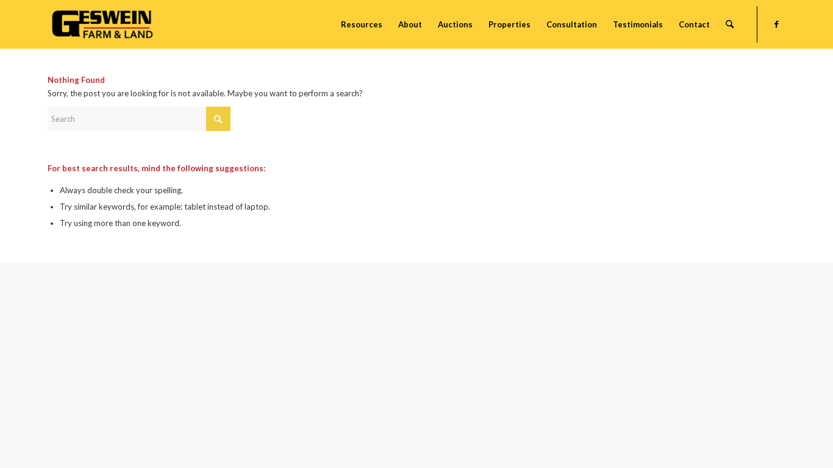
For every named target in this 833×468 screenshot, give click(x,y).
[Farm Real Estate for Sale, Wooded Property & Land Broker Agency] (102, 24)
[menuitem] (361, 24)
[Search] (730, 24)
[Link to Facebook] (776, 24)
